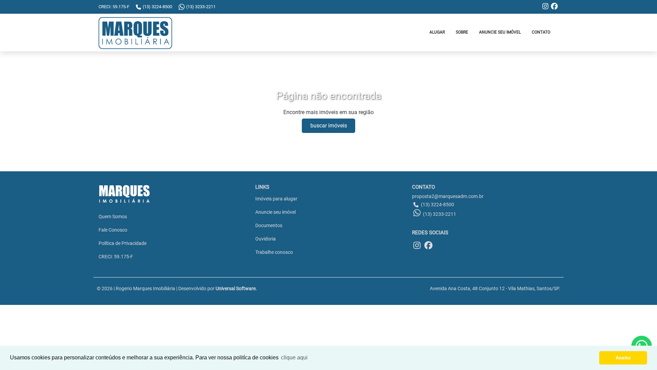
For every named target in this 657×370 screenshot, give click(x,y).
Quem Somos (113, 216)
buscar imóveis (328, 125)
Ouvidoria (265, 239)
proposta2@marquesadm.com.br (448, 196)
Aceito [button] (623, 357)
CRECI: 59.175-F (116, 256)
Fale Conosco (113, 230)
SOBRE (462, 32)
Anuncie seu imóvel (275, 212)
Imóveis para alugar (276, 198)
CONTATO (541, 32)
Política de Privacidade (122, 243)
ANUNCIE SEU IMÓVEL (500, 32)
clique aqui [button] (294, 357)
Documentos (268, 225)
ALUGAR (437, 32)
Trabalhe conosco (274, 252)
